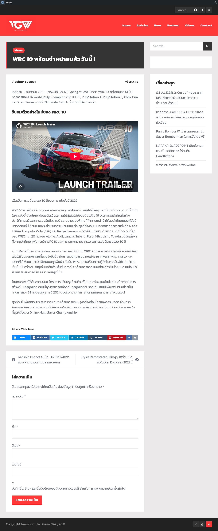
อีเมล (16, 445)
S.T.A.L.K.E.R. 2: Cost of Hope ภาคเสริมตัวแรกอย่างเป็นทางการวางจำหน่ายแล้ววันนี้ (179, 97)
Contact (206, 25)
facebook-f (202, 10)
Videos (189, 25)
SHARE (133, 82)
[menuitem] (2, 2)
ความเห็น (19, 396)
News (157, 25)
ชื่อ (15, 426)
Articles (142, 25)
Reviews (173, 25)
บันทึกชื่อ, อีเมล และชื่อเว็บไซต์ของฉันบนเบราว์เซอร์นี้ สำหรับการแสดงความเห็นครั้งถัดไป (68, 488)
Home (126, 25)
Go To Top (209, 524)
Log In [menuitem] (9, 2)
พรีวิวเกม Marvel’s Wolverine (176, 164)
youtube (209, 10)
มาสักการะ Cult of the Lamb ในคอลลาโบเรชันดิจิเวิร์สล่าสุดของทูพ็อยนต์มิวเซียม (180, 117)
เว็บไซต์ (17, 464)
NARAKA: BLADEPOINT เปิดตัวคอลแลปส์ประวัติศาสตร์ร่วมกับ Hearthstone (179, 150)
